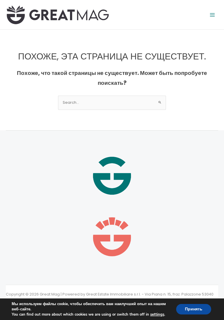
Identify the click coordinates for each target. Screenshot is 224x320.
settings (157, 314)
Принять (193, 309)
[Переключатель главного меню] (212, 14)
